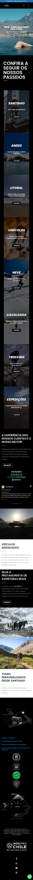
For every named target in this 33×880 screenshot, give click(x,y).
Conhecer (6, 602)
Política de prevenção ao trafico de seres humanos (16, 749)
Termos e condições (8, 738)
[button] (29, 876)
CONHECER (16, 117)
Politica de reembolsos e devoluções (14, 744)
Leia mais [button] (4, 499)
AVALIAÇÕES (7, 465)
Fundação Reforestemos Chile (12, 741)
